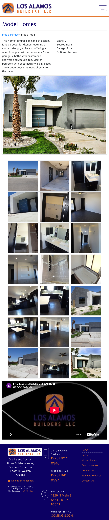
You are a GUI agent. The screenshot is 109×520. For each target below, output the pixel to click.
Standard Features (91, 475)
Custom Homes (90, 465)
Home (85, 449)
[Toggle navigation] (103, 8)
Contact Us (88, 480)
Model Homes (10, 34)
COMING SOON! (62, 515)
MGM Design (28, 491)
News (85, 455)
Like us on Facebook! (22, 480)
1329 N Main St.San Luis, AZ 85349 (62, 500)
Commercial (88, 470)
